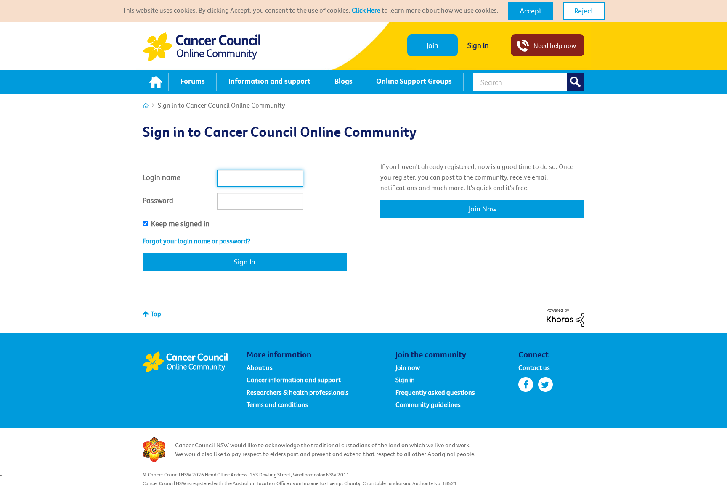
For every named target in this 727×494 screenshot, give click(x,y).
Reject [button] (584, 11)
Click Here (366, 10)
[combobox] (528, 82)
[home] (156, 82)
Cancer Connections (146, 106)
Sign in (478, 45)
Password (158, 200)
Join (432, 45)
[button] (530, 11)
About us (260, 367)
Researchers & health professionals (298, 392)
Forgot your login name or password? (196, 241)
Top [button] (156, 313)
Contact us (534, 367)
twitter (545, 384)
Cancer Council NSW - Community (201, 47)
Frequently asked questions (435, 392)
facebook (525, 384)
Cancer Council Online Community (194, 361)
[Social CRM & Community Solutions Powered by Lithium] (565, 316)
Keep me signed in (180, 223)
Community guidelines (428, 404)
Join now (407, 367)
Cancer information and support (294, 379)
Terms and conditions (277, 404)
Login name (161, 177)
